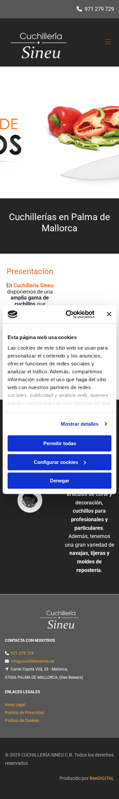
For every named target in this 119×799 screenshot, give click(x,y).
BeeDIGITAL (102, 778)
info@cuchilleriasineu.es (32, 661)
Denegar (59, 480)
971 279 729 (99, 9)
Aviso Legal (15, 704)
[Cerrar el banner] (109, 314)
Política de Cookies (22, 720)
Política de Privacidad (24, 712)
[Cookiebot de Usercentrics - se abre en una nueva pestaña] (70, 314)
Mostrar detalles (80, 424)
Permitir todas (59, 443)
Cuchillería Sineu (34, 285)
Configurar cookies (56, 462)
